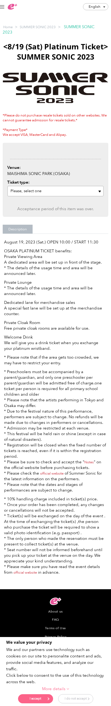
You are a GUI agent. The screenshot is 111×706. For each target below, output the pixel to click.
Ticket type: (18, 182)
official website (52, 473)
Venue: (14, 167)
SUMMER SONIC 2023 (38, 27)
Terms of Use (55, 628)
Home (8, 27)
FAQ (55, 619)
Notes (89, 462)
